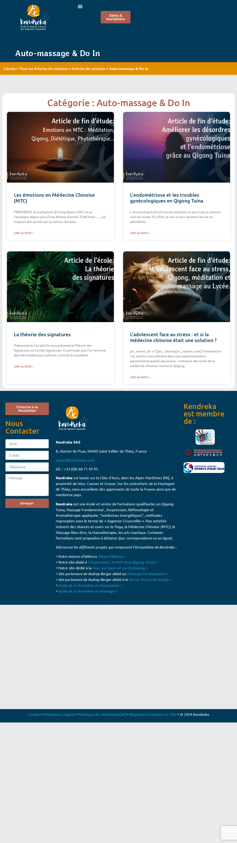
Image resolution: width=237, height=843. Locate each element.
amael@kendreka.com (75, 460)
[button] (80, 6)
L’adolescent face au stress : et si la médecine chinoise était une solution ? (173, 337)
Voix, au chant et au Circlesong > (120, 567)
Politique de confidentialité (102, 714)
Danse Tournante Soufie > (150, 579)
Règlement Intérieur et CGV (153, 714)
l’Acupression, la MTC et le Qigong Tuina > (122, 562)
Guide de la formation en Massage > (87, 591)
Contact (35, 714)
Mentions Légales (60, 714)
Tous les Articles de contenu (43, 68)
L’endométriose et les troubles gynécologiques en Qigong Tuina (166, 198)
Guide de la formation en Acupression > (90, 585)
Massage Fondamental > (147, 573)
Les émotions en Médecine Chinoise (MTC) (54, 198)
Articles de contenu (88, 68)
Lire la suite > (24, 233)
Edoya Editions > (111, 556)
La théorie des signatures (42, 334)
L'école (9, 68)
